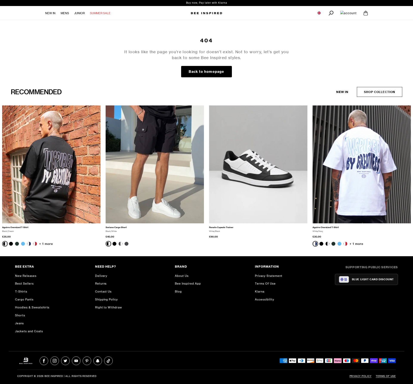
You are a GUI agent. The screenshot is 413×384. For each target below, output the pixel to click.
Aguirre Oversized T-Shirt (15, 227)
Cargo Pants (24, 299)
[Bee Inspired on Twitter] (65, 361)
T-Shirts (21, 291)
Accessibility (264, 299)
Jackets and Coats (29, 331)
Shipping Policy (106, 299)
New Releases (26, 275)
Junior (79, 13)
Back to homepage (206, 71)
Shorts (20, 315)
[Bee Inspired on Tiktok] (108, 361)
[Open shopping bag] (366, 13)
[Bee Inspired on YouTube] (76, 361)
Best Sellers (24, 283)
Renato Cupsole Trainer (221, 227)
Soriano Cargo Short (116, 227)
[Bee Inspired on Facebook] (44, 361)
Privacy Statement (268, 275)
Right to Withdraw (108, 307)
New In (50, 13)
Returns (101, 283)
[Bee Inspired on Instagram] (54, 361)
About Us (182, 275)
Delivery (101, 275)
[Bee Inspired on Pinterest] (87, 361)
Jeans (19, 323)
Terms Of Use (265, 283)
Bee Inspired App (188, 283)
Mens (65, 13)
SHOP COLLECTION (379, 92)
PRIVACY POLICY (361, 376)
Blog (178, 291)
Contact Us (103, 291)
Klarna (259, 291)
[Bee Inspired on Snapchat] (97, 361)
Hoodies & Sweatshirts (32, 307)
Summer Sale (100, 13)
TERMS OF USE (386, 376)
